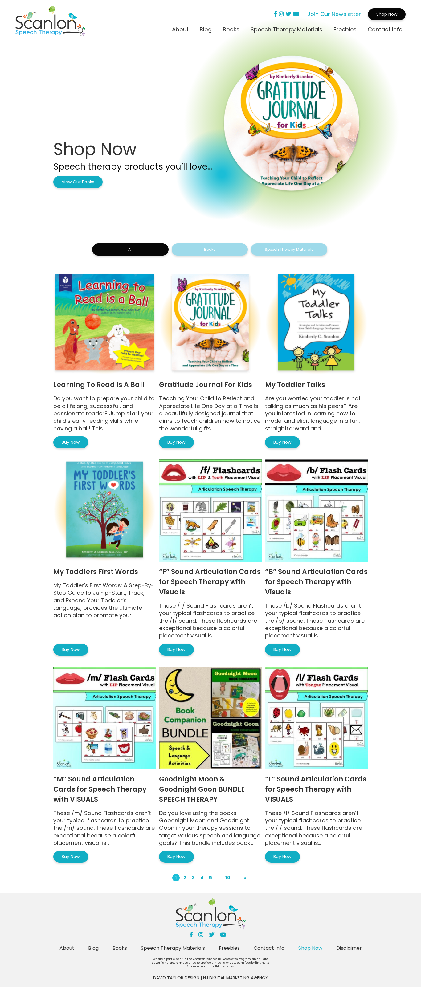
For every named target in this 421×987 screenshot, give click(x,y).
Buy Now (71, 442)
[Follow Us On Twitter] (288, 14)
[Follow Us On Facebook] (275, 14)
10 (227, 877)
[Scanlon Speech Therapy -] (50, 21)
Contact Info (385, 29)
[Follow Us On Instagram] (281, 14)
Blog (206, 29)
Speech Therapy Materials (286, 29)
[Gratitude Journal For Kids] (210, 323)
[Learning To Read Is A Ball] (104, 323)
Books (231, 29)
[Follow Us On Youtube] (296, 14)
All (130, 249)
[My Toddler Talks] (316, 323)
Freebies (345, 29)
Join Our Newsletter (334, 14)
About (180, 29)
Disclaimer (349, 948)
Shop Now (386, 14)
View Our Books (78, 182)
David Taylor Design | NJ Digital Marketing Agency (210, 978)
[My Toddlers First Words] (104, 510)
